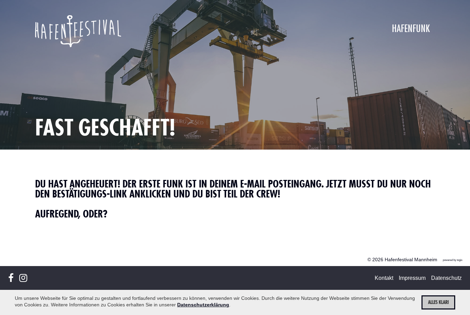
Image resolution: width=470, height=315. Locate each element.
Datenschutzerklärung (203, 304)
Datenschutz (446, 278)
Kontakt (384, 278)
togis (459, 260)
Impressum (412, 278)
